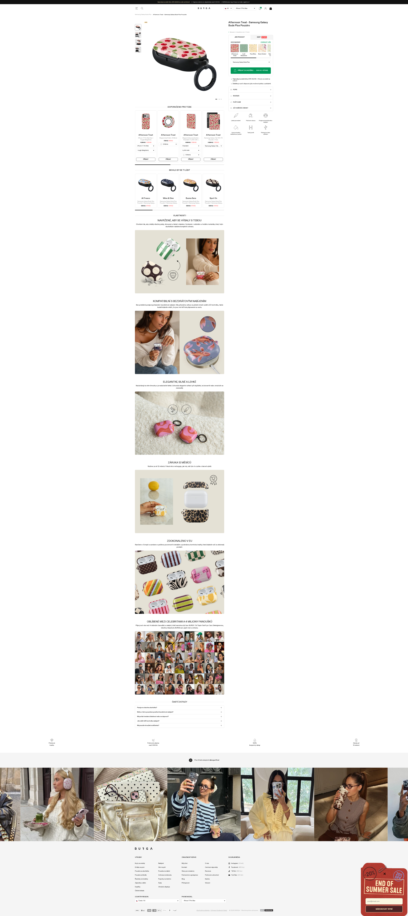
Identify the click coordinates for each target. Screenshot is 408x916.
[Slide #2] (219, 99)
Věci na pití (162, 867)
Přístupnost (186, 883)
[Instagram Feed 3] (351, 804)
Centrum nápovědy (211, 867)
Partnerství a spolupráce (190, 875)
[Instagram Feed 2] (277, 804)
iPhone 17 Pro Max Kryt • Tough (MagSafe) (145, 139)
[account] (265, 8)
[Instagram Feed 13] (57, 804)
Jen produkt (239, 37)
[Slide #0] (216, 99)
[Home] (204, 8)
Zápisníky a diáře (140, 883)
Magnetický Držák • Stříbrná (168, 138)
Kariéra (207, 879)
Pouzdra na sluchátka (142, 871)
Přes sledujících (206, 760)
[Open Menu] (136, 8)
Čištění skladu (139, 890)
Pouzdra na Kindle (141, 875)
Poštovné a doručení (212, 875)
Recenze (208, 871)
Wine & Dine (168, 198)
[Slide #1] (217, 99)
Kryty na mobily (140, 863)
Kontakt (184, 867)
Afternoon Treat (146, 135)
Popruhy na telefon (164, 879)
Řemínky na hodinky (141, 879)
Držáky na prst (139, 867)
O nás (207, 863)
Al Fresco (146, 198)
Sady (262, 37)
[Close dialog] (384, 874)
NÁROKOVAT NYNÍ (384, 909)
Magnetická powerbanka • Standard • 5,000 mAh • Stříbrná (191, 139)
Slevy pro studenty (188, 871)
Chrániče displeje (164, 887)
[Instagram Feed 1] (204, 804)
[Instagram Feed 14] (130, 804)
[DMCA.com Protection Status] (266, 910)
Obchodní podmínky (203, 910)
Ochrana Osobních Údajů (218, 910)
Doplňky (137, 887)
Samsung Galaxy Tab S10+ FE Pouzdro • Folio (213, 139)
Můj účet (185, 863)
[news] (260, 8)
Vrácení (207, 883)
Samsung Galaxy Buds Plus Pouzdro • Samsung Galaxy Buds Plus (145, 202)
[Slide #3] (221, 99)
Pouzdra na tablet (164, 871)
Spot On (213, 198)
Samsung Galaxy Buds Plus (143, 14)
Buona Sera (191, 198)
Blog (183, 879)
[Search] (142, 8)
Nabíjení (161, 863)
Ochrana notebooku (165, 875)
